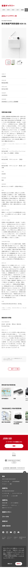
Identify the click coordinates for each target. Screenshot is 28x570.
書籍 (11, 483)
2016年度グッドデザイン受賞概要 (10, 101)
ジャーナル (5, 516)
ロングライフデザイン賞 (17, 493)
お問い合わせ (6, 526)
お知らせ (5, 521)
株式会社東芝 (5, 82)
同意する (18, 563)
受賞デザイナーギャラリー (7, 507)
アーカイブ (4, 483)
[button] (8, 62)
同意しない (10, 563)
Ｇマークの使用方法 (14, 502)
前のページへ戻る (15, 369)
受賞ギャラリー (6, 512)
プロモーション (14, 505)
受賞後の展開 (4, 502)
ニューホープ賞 (5, 495)
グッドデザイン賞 (5, 481)
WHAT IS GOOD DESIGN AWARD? (9, 479)
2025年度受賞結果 (15, 481)
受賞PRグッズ (5, 505)
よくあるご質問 (14, 495)
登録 (14, 446)
